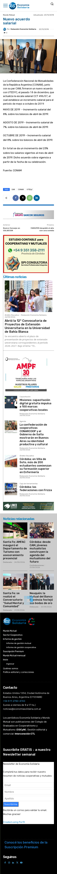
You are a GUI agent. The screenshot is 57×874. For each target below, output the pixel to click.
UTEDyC (30, 189)
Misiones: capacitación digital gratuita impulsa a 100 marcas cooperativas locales (35, 405)
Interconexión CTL (25, 733)
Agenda (23, 421)
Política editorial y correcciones (18, 672)
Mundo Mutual (9, 15)
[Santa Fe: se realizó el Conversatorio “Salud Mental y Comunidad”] (15, 582)
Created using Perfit (14, 822)
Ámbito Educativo (12, 315)
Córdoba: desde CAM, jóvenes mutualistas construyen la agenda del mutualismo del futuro (40, 551)
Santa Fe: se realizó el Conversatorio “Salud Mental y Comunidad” (13, 600)
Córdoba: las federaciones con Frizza (36, 488)
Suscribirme (10, 804)
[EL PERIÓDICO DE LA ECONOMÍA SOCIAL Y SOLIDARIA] (19, 6)
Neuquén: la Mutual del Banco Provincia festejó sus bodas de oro (41, 598)
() (21, 729)
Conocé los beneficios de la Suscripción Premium (26, 844)
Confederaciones (37, 565)
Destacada (7, 562)
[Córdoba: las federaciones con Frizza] (11, 489)
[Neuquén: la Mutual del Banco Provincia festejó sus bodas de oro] (42, 582)
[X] (23, 198)
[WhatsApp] (30, 198)
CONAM (21, 189)
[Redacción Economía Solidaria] (5, 29)
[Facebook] (16, 198)
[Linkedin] (37, 198)
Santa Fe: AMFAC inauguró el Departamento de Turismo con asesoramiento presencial (15, 550)
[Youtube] (21, 863)
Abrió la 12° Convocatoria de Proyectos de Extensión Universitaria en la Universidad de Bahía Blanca (27, 326)
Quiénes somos (10, 668)
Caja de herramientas (29, 484)
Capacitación (25, 397)
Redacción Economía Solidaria (23, 29)
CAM (13, 189)
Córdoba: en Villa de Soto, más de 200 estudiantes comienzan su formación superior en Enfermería (35, 465)
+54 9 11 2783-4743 (14, 701)
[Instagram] (9, 863)
